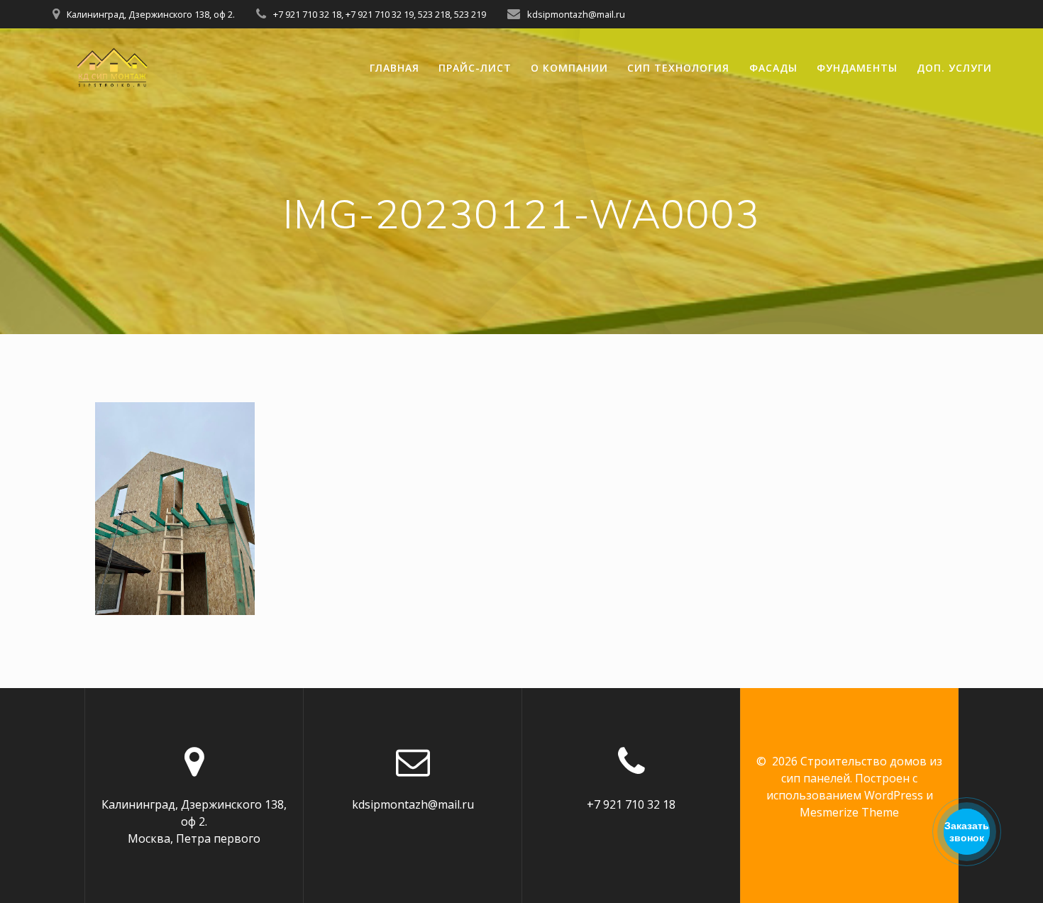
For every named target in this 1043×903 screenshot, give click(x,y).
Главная (394, 67)
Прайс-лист (475, 67)
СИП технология (678, 67)
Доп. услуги (954, 67)
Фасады (773, 67)
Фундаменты (857, 67)
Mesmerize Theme (849, 812)
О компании (569, 67)
